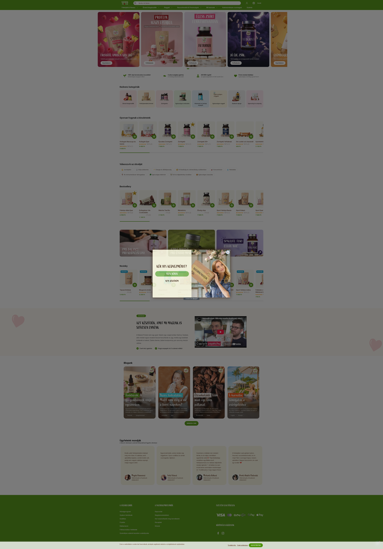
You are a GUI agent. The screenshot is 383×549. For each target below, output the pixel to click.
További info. (232, 545)
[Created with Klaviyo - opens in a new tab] (191, 298)
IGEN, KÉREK (172, 273)
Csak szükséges (242, 545)
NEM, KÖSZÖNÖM (172, 280)
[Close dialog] (228, 252)
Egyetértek (256, 545)
